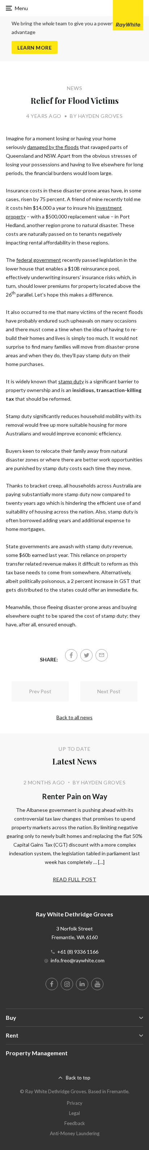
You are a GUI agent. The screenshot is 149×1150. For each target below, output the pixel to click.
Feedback (74, 1123)
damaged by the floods (53, 147)
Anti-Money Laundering (74, 1133)
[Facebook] (71, 655)
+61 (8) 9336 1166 (77, 952)
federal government (38, 260)
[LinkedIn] (82, 984)
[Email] (101, 655)
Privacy (74, 1103)
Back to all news (74, 717)
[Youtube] (97, 984)
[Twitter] (86, 655)
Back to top (78, 1078)
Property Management (37, 1052)
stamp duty (71, 381)
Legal (74, 1113)
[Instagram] (67, 984)
